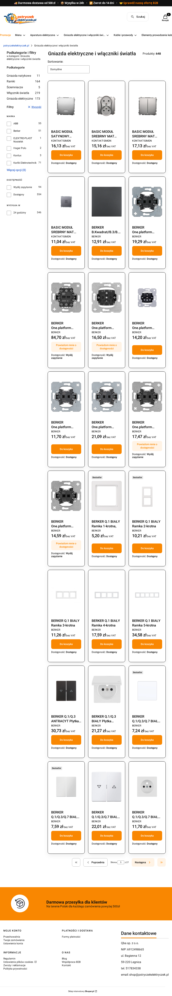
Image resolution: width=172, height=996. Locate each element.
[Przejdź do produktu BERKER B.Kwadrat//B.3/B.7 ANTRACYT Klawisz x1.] (107, 202)
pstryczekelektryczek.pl (16, 45)
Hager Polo (19, 148)
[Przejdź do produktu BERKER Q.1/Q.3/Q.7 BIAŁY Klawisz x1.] (147, 691)
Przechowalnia (11, 936)
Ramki (23, 81)
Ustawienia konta (13, 943)
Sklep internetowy (81, 991)
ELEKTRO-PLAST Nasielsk (22, 140)
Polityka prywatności (15, 968)
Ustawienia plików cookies (18, 961)
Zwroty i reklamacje (14, 965)
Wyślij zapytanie (22, 187)
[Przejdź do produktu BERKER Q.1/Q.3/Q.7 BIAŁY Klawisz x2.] (66, 787)
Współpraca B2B (71, 961)
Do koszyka (66, 155)
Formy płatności (71, 936)
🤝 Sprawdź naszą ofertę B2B (138, 3)
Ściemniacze (23, 87)
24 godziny (19, 212)
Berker (16, 130)
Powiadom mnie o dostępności (66, 347)
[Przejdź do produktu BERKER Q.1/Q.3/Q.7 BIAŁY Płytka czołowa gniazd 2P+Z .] (147, 787)
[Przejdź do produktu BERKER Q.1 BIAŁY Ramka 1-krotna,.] (107, 496)
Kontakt (66, 965)
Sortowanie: (55, 61)
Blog (64, 958)
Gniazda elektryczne (23, 98)
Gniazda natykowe (23, 75)
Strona (114, 862)
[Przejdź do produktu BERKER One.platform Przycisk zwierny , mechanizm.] (66, 397)
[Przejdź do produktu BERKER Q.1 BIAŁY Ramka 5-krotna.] (147, 595)
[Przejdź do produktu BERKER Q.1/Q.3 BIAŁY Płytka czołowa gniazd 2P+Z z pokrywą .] (107, 691)
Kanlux (17, 155)
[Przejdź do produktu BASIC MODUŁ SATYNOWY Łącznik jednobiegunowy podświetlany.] (66, 106)
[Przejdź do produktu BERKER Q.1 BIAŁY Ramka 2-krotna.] (147, 496)
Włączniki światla (23, 93)
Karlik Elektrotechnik (24, 162)
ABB (15, 123)
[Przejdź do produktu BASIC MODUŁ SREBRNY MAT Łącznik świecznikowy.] (147, 106)
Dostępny (18, 194)
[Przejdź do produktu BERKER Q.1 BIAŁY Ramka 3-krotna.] (66, 595)
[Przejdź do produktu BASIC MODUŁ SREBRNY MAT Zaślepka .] (66, 202)
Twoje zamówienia (14, 940)
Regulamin (9, 958)
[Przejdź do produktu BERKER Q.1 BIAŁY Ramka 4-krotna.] (107, 595)
